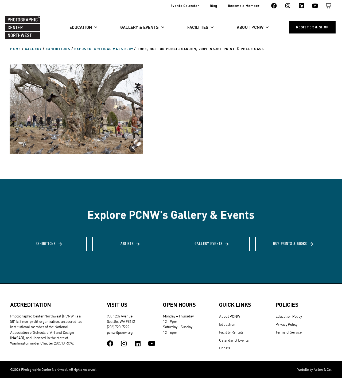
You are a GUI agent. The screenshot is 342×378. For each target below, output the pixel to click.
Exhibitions (58, 49)
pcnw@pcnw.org (120, 332)
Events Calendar (184, 5)
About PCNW (250, 27)
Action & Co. (323, 369)
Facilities (197, 27)
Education (80, 27)
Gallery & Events (139, 27)
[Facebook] (274, 6)
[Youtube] (315, 6)
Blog (213, 5)
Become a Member (243, 5)
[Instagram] (288, 6)
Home (15, 49)
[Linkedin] (301, 6)
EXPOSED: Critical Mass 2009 (103, 49)
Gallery (33, 49)
